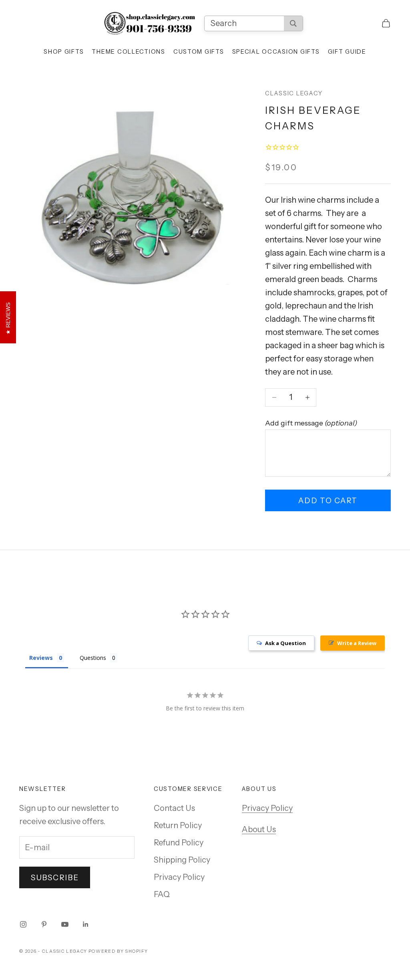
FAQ (162, 894)
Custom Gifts (198, 51)
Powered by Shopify (118, 951)
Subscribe (54, 877)
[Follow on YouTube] (65, 924)
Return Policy (178, 825)
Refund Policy (178, 842)
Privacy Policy (179, 877)
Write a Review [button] (356, 643)
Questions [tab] (93, 657)
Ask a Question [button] (285, 643)
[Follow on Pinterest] (44, 924)
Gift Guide (347, 51)
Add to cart (328, 500)
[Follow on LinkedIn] (86, 924)
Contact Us (174, 808)
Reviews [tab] (41, 657)
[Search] (293, 23)
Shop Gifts (64, 51)
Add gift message (311, 423)
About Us (259, 829)
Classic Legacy (293, 93)
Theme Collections (128, 51)
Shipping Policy (182, 860)
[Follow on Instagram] (23, 924)
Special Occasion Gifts (276, 51)
